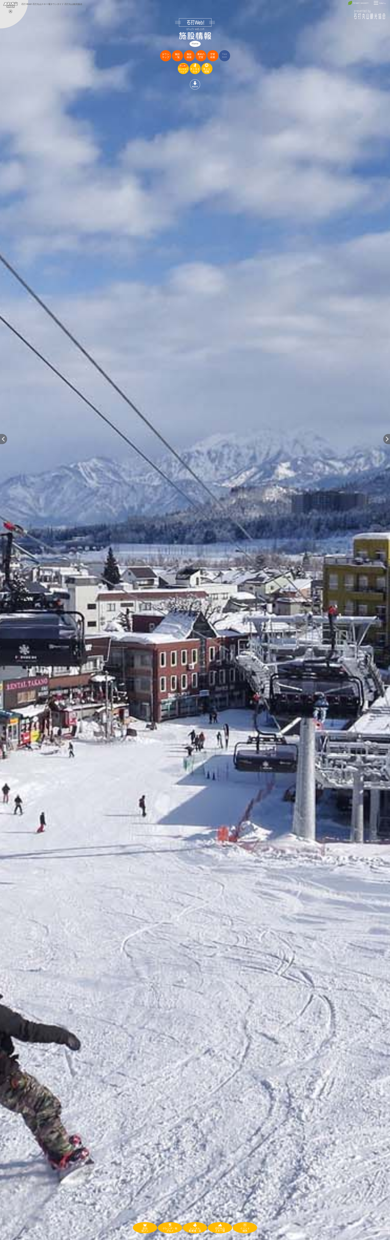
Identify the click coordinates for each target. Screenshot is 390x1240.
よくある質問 (182, 1236)
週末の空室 (201, 56)
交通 (170, 1236)
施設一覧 (177, 56)
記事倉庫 (217, 1236)
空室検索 (212, 56)
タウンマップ (165, 56)
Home (195, 43)
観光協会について (201, 1236)
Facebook (224, 55)
